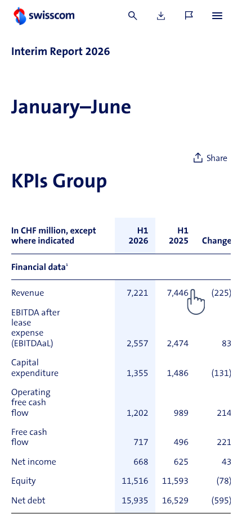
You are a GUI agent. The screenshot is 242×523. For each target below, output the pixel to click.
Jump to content (85, 6)
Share (217, 158)
